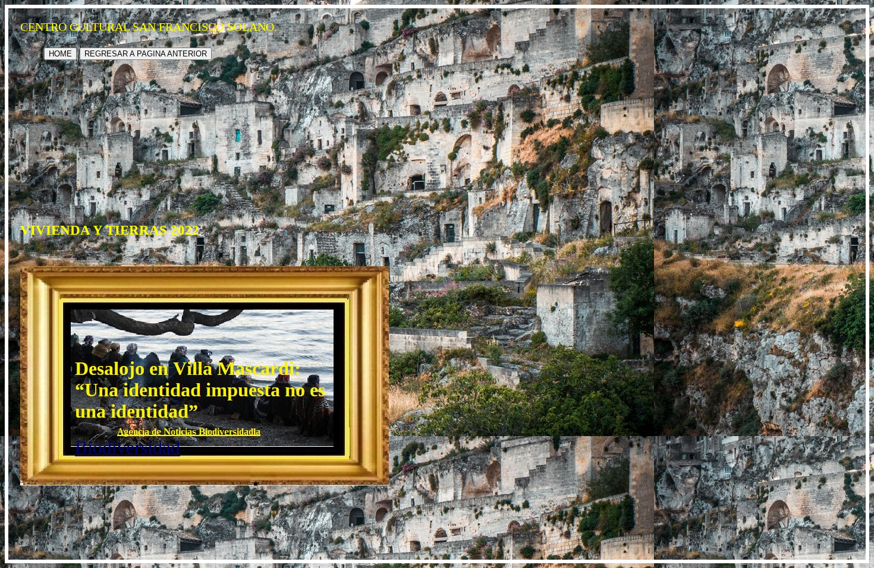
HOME (60, 53)
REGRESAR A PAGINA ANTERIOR (145, 53)
